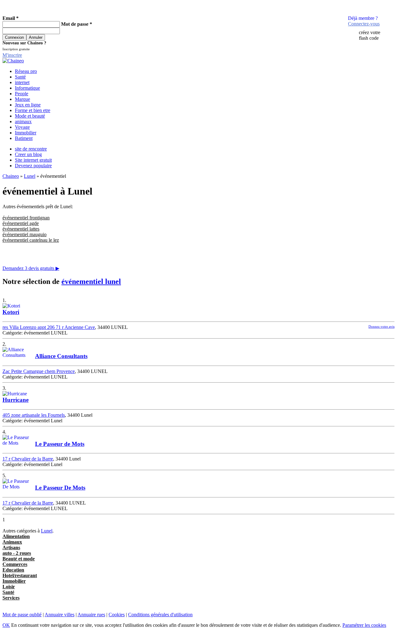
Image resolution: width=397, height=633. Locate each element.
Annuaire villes (59, 614)
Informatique (27, 88)
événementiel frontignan (26, 217)
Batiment (24, 138)
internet (22, 82)
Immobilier (25, 132)
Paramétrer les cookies (364, 625)
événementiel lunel (91, 281)
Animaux (12, 542)
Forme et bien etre (32, 110)
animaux (23, 121)
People (21, 93)
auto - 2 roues (16, 553)
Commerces (14, 564)
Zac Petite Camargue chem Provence (38, 371)
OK (6, 625)
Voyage (22, 127)
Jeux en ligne (28, 104)
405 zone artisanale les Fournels (33, 415)
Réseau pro (26, 71)
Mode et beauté (30, 116)
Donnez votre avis (381, 326)
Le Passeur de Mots (59, 444)
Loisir (8, 586)
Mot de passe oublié (22, 614)
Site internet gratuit (33, 160)
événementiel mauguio (24, 234)
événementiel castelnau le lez (30, 240)
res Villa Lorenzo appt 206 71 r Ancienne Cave (48, 327)
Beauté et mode (18, 558)
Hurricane (15, 400)
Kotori (10, 312)
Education (13, 569)
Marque (22, 99)
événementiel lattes (20, 228)
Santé (20, 76)
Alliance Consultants (61, 356)
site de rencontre (31, 148)
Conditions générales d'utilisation (160, 614)
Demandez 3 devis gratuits (30, 268)
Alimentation (16, 536)
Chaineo (10, 176)
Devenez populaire (33, 165)
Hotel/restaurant (19, 575)
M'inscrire (12, 55)
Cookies (117, 614)
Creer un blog (28, 154)
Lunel (29, 176)
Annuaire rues (91, 614)
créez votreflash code (369, 35)
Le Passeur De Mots (60, 487)
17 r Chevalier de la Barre (27, 458)
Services (11, 597)
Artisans (11, 547)
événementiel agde (20, 223)
